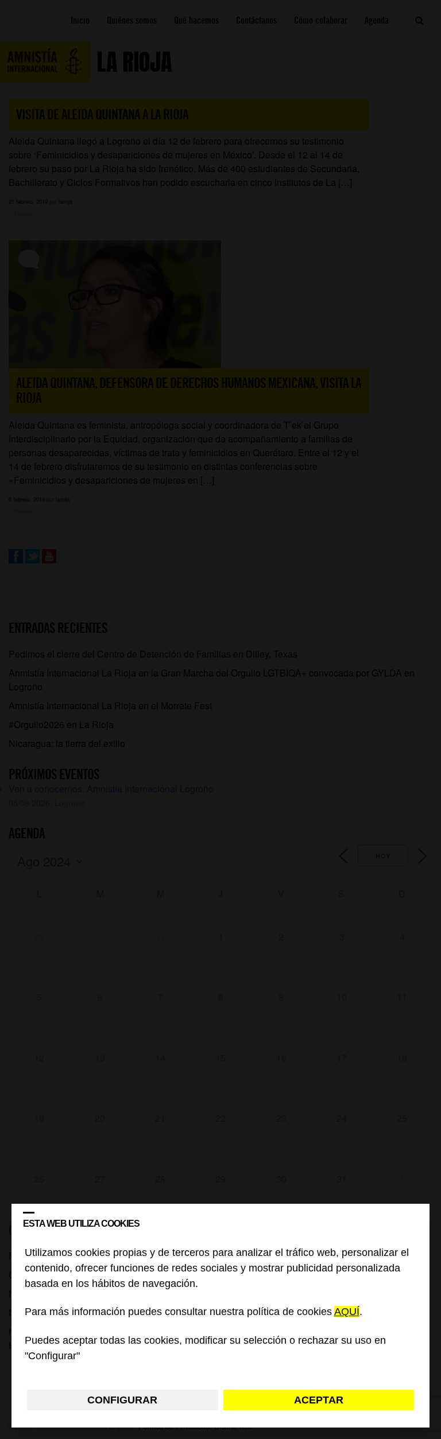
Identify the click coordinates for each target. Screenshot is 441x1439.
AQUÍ (346, 1312)
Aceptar (318, 1400)
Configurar (122, 1400)
